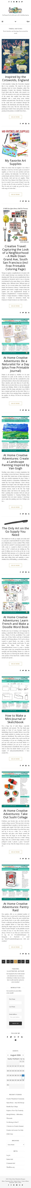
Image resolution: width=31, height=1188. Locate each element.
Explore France (17, 1181)
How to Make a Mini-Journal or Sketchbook (15, 719)
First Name (12, 999)
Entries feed (10, 1159)
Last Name (12, 1007)
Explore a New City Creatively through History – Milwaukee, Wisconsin (15, 1114)
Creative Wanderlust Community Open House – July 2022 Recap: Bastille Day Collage (15, 1102)
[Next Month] (23, 1055)
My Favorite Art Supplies (15, 162)
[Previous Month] (8, 1055)
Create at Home (25, 1181)
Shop (16, 1182)
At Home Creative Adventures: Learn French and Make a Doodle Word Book (15, 622)
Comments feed (11, 1163)
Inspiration (11, 1182)
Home (3, 1181)
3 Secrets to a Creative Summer (15, 1126)
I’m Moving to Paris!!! (13, 1122)
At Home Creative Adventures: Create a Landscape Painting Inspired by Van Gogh (15, 461)
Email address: (13, 1014)
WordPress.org (11, 1167)
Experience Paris (9, 1181)
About (19, 1182)
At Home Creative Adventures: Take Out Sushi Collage (15, 814)
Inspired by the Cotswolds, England (15, 78)
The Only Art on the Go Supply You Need (15, 531)
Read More (15, 117)
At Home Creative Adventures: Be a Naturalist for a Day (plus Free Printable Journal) (15, 364)
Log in (8, 1155)
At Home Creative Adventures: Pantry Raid (15, 907)
